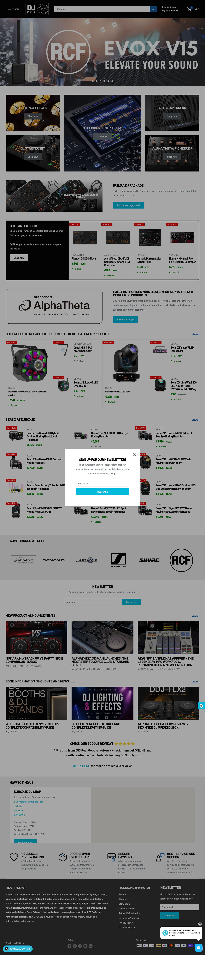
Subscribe (102, 491)
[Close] (134, 454)
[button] (18, 948)
